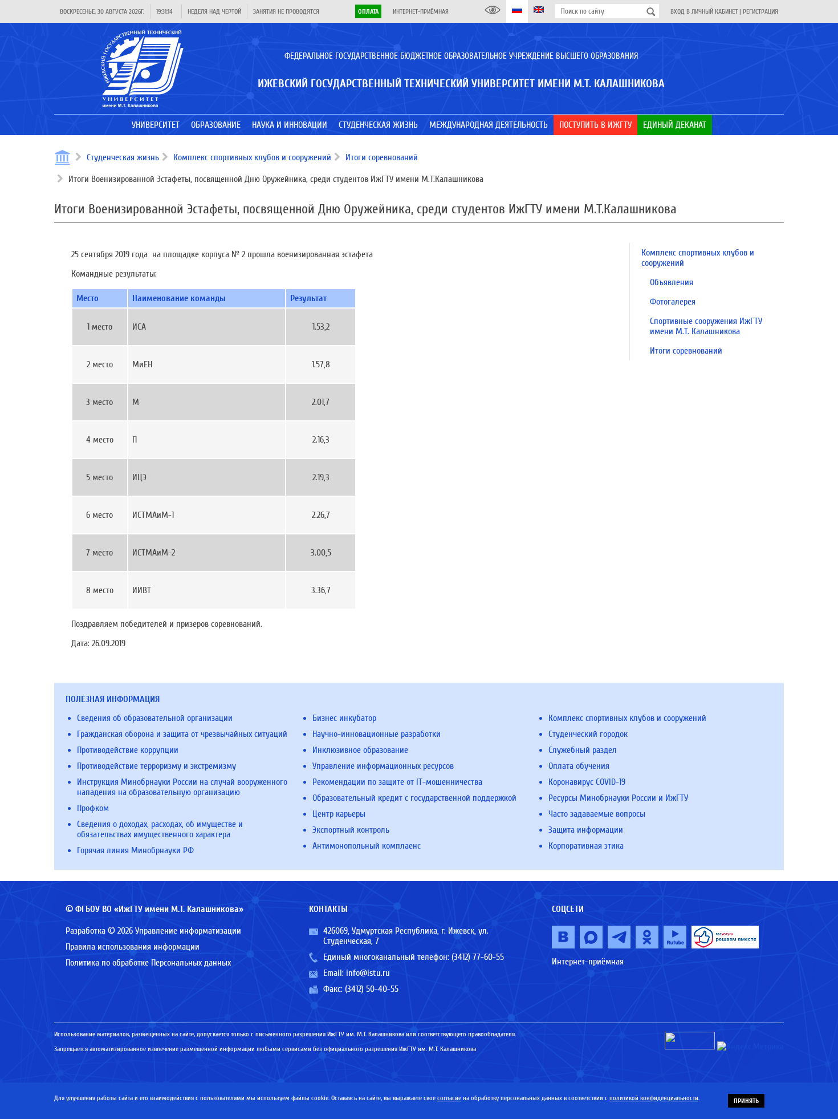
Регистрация (760, 11)
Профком (93, 808)
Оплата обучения (578, 766)
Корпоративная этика (586, 846)
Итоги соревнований (381, 157)
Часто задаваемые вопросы (596, 814)
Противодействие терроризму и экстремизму (156, 766)
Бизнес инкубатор (344, 718)
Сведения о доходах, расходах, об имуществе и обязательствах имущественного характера (160, 829)
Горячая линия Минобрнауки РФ (135, 850)
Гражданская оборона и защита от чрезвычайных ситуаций (182, 734)
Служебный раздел (582, 750)
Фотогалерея (672, 302)
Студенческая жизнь (123, 157)
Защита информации (585, 830)
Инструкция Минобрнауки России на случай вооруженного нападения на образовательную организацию (182, 787)
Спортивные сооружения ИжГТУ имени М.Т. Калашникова (706, 326)
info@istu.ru (368, 973)
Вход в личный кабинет (704, 11)
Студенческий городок (588, 734)
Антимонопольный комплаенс (366, 846)
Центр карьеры (338, 814)
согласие (449, 1098)
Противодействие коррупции (127, 750)
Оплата (368, 11)
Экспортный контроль (350, 830)
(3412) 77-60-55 (477, 957)
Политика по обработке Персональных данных (148, 963)
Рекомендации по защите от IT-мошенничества (397, 782)
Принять (746, 1101)
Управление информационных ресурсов (383, 766)
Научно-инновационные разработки (376, 734)
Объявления (671, 282)
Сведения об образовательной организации (155, 718)
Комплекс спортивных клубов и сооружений (252, 157)
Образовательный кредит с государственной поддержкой (414, 798)
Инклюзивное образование (360, 750)
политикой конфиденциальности (653, 1098)
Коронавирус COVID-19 (586, 782)
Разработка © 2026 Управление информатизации (153, 931)
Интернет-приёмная (421, 11)
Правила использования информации (133, 947)
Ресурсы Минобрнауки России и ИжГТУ (618, 798)
